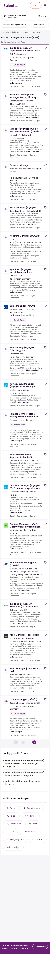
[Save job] (45, 48)
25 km (41, 16)
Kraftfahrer (30, 831)
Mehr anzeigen (16, 83)
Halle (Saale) (17, 32)
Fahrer (13, 808)
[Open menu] (45, 5)
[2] (34, 742)
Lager (34, 823)
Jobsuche (5, 32)
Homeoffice (15, 823)
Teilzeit (13, 816)
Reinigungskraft (17, 839)
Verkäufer (31, 816)
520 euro (39, 839)
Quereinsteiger (33, 808)
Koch (12, 831)
